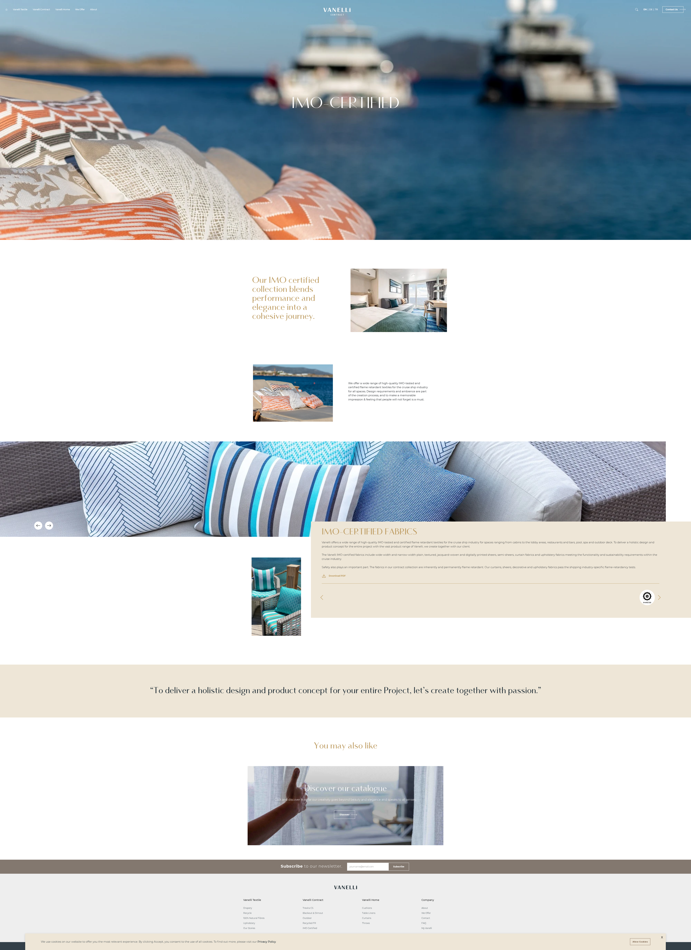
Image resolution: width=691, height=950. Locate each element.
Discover (344, 814)
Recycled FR (309, 923)
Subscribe (398, 866)
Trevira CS (308, 908)
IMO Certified (310, 928)
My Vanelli (426, 928)
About (93, 9)
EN (645, 9)
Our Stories (249, 928)
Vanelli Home (62, 9)
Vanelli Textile (20, 9)
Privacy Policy (267, 941)
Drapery (247, 908)
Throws (366, 923)
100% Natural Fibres (254, 918)
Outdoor (307, 918)
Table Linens (368, 913)
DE (650, 9)
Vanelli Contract (41, 9)
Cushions (367, 908)
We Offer (80, 9)
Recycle (247, 913)
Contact (425, 918)
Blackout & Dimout (313, 913)
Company (427, 900)
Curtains (366, 918)
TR (656, 9)
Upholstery (249, 923)
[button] (337, 9)
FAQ (423, 923)
